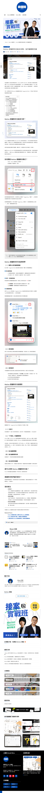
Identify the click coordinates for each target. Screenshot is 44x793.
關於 (5, 14)
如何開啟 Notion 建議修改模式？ (11, 99)
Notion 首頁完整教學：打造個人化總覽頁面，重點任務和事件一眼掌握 (18, 659)
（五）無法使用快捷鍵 (11, 111)
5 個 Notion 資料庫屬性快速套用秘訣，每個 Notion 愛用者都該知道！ (18, 663)
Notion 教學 (36, 757)
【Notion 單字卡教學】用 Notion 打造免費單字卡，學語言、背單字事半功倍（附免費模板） (31, 773)
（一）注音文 (10, 106)
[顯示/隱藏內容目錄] (17, 97)
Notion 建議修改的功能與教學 (11, 100)
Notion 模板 (18, 14)
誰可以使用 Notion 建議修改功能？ (12, 112)
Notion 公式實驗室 (28, 757)
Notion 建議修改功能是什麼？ (11, 98)
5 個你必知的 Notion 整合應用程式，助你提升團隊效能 (19, 518)
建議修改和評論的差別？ (10, 114)
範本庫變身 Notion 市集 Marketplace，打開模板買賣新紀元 (32, 566)
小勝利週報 (24, 14)
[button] (22, 596)
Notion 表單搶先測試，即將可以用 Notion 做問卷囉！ (19, 514)
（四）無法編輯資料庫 (11, 110)
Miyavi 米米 (7, 51)
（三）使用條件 (10, 104)
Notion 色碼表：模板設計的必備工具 (11, 661)
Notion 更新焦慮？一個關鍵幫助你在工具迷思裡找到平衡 (14, 566)
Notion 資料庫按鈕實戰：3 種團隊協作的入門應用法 (14, 656)
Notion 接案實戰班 (10, 14)
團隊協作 (12, 522)
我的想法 (7, 115)
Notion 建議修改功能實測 (10, 105)
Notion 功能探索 (6, 46)
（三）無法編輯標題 (11, 109)
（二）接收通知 (10, 103)
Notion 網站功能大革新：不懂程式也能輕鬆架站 (17, 516)
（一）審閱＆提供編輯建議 (12, 102)
